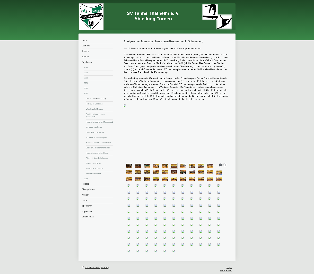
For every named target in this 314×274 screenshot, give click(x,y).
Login (229, 267)
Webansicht (226, 270)
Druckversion (92, 267)
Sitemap (105, 267)
